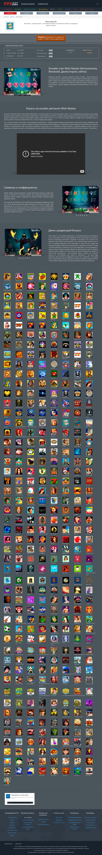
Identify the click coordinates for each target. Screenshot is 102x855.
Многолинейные (59, 13)
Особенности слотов (59, 822)
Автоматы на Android (90, 817)
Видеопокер (59, 820)
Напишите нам (8, 843)
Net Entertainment (12, 830)
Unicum (68, 9)
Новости (43, 822)
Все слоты (10, 13)
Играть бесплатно (44, 819)
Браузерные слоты (90, 827)
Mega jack (12, 825)
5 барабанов (42, 13)
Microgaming (43, 9)
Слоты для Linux (90, 825)
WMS (75, 9)
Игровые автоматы (28, 4)
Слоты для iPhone (90, 820)
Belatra (12, 820)
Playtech (9, 9)
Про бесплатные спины (74, 820)
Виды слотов (59, 817)
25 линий (91, 13)
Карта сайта (18, 843)
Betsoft (60, 9)
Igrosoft (12, 822)
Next (45, 243)
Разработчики (43, 4)
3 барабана (26, 13)
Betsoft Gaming (12, 833)
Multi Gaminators (30, 9)
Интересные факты (43, 824)
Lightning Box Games (87, 9)
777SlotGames (11, 4)
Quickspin (18, 9)
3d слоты (75, 13)
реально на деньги (51, 38)
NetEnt (52, 9)
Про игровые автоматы (74, 817)
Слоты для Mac (90, 822)
